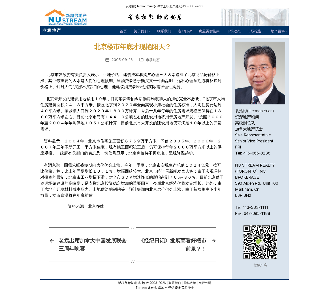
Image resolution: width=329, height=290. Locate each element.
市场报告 (254, 31)
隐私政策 (190, 283)
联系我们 (164, 31)
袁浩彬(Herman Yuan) (254, 110)
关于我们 (141, 31)
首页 (123, 31)
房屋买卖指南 (209, 31)
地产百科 (278, 31)
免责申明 (205, 283)
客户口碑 (185, 31)
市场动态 (233, 31)
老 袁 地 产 (52, 30)
